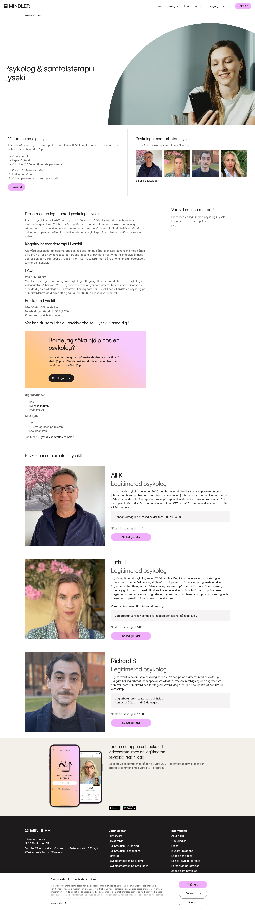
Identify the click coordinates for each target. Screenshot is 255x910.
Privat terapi (116, 840)
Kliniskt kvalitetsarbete (185, 860)
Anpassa (190, 893)
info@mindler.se (35, 839)
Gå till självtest (61, 378)
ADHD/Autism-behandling (125, 850)
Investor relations (182, 850)
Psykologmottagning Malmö (126, 860)
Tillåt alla (193, 884)
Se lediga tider (131, 537)
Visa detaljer (57, 903)
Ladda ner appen (182, 855)
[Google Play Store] (129, 808)
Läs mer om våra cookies (100, 898)
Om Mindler (178, 840)
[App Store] (115, 808)
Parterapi (114, 855)
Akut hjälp (177, 835)
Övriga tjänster (216, 6)
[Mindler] (17, 6)
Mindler (28, 15)
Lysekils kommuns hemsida (57, 437)
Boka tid (243, 6)
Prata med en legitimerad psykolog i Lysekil (198, 217)
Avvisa (193, 902)
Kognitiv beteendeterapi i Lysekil (191, 221)
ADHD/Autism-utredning (124, 845)
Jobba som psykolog (184, 870)
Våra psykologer (168, 6)
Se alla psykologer (147, 180)
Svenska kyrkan (39, 405)
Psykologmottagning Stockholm (128, 865)
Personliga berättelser (185, 865)
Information (191, 6)
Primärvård (116, 835)
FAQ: (174, 226)
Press (174, 845)
